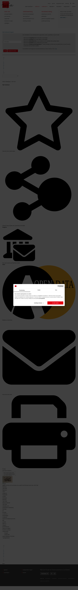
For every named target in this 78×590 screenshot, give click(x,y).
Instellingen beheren (38, 302)
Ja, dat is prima (55, 302)
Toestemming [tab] (22, 290)
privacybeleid (42, 298)
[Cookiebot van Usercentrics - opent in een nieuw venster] (58, 286)
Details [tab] (39, 289)
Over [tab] (56, 289)
